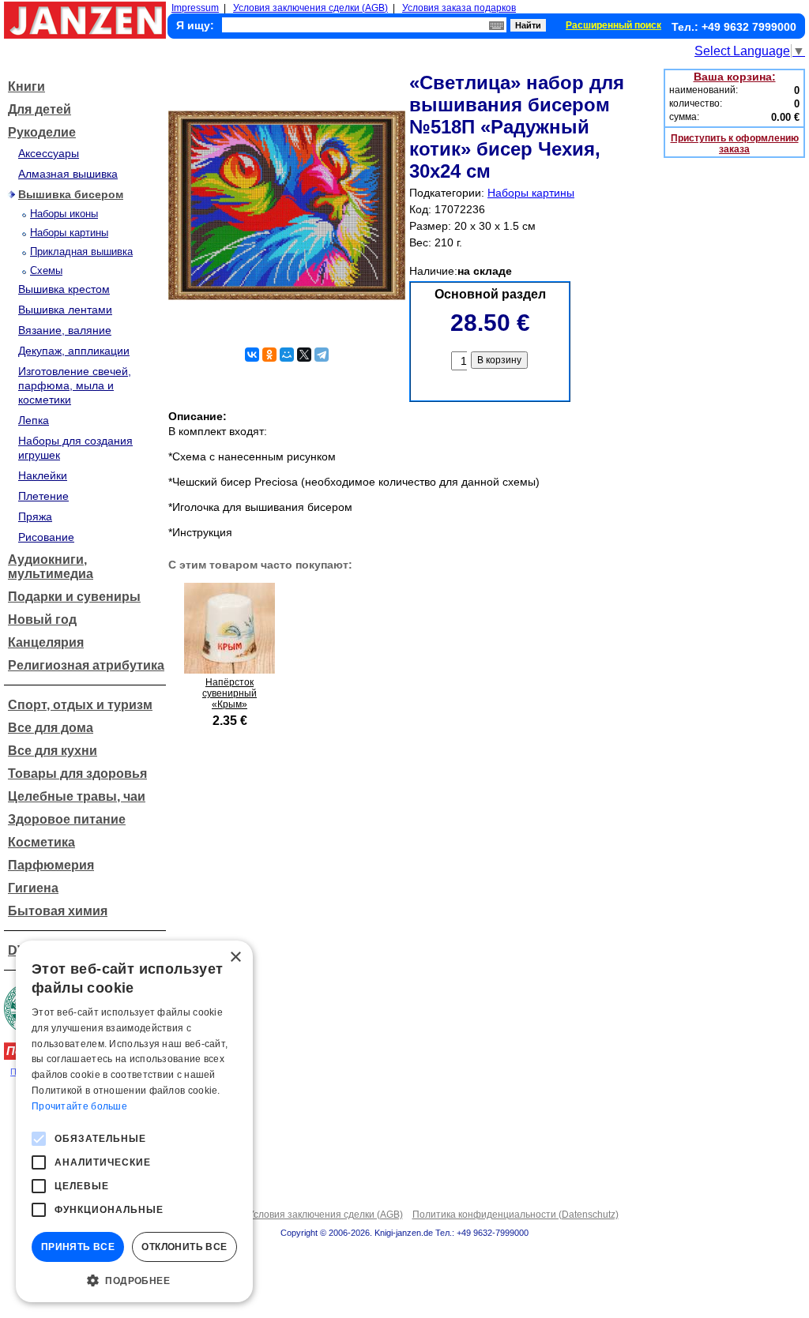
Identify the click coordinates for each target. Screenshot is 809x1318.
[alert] (134, 1121)
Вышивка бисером (70, 194)
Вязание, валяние (64, 330)
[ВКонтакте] (252, 354)
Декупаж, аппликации (74, 350)
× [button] (235, 957)
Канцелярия (46, 642)
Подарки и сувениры (74, 596)
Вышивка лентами (65, 309)
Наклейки (42, 475)
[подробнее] (229, 669)
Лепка (33, 420)
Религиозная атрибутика (86, 665)
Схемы (46, 270)
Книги (26, 86)
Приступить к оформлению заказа (735, 144)
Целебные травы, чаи (76, 796)
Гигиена (33, 888)
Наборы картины (69, 232)
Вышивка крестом (64, 289)
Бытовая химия (57, 911)
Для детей (39, 109)
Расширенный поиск (613, 25)
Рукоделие (42, 132)
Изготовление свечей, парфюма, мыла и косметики (74, 385)
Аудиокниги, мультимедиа (50, 566)
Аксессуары (48, 153)
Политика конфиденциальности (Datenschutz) (515, 1214)
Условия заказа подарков (459, 7)
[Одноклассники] (269, 354)
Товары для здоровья (77, 773)
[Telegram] (321, 354)
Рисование (46, 537)
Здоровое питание (67, 819)
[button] (134, 1279)
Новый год (42, 619)
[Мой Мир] (287, 354)
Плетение (43, 496)
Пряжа (35, 516)
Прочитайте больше (79, 1106)
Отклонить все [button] (184, 1246)
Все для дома (50, 727)
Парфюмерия (51, 865)
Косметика (41, 842)
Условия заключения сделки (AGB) (310, 7)
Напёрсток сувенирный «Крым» (229, 693)
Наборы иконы (64, 214)
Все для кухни (52, 750)
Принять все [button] (78, 1246)
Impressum (195, 7)
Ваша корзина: (735, 76)
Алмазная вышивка (68, 173)
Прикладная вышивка (81, 251)
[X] (304, 354)
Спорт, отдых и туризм (80, 705)
